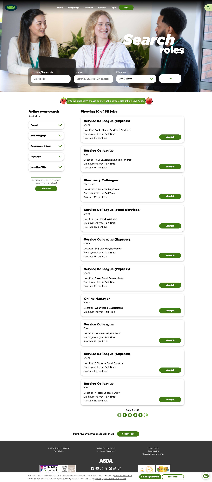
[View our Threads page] (119, 468)
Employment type (41, 146)
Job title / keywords (42, 72)
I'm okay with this (150, 477)
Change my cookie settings (153, 454)
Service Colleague (99, 150)
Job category (38, 135)
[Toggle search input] (208, 7)
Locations (88, 7)
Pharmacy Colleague (101, 180)
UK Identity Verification (106, 451)
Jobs (126, 7)
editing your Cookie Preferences (110, 478)
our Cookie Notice (123, 476)
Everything (73, 7)
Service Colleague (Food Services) (112, 210)
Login (113, 7)
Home (60, 7)
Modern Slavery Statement (58, 448)
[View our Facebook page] (92, 468)
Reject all (173, 477)
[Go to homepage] (11, 7)
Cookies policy (153, 451)
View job (170, 137)
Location (78, 72)
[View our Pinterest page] (110, 468)
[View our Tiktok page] (115, 468)
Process (102, 7)
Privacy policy (153, 448)
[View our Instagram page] (101, 468)
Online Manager (97, 298)
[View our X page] (106, 468)
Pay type (36, 156)
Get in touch (128, 434)
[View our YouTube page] (97, 468)
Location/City (38, 167)
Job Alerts (46, 188)
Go (170, 78)
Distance (121, 72)
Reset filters (34, 116)
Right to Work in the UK (106, 448)
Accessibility (59, 451)
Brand (34, 125)
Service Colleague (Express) (107, 121)
